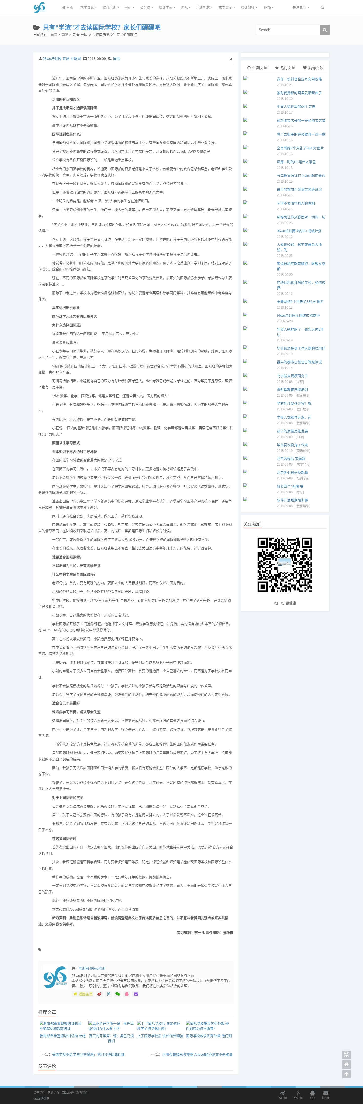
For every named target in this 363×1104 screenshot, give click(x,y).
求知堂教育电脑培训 (292, 390)
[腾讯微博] (108, 994)
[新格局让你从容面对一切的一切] (258, 216)
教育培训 (109, 7)
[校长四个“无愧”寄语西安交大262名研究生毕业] (258, 485)
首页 (69, 7)
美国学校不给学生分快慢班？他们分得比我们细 (88, 1054)
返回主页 (86, 994)
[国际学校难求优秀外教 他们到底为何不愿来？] (209, 1026)
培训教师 (248, 7)
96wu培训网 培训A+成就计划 (299, 231)
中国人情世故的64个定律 (296, 107)
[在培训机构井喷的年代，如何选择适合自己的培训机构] (258, 282)
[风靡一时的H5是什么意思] (258, 161)
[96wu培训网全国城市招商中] (258, 314)
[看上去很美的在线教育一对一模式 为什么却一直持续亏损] (258, 133)
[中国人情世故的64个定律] (258, 106)
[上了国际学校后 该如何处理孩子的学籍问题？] (160, 1026)
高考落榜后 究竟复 (291, 459)
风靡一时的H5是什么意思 (296, 162)
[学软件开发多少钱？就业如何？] (258, 402)
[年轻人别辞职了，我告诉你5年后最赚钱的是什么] (258, 328)
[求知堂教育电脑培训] (258, 389)
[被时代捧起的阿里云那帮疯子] (258, 92)
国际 (184, 7)
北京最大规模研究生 (292, 376)
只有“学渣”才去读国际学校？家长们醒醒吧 (102, 27)
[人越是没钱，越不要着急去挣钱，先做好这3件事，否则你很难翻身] (258, 244)
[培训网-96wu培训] (39, 12)
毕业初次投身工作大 (292, 445)
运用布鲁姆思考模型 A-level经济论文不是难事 (197, 1054)
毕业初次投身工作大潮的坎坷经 (301, 348)
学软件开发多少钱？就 (294, 403)
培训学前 (166, 7)
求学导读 (87, 7)
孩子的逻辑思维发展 (292, 431)
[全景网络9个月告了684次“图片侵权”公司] (258, 147)
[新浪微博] (99, 994)
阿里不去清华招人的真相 (296, 203)
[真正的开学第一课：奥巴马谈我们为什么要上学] (111, 1026)
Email (326, 1098)
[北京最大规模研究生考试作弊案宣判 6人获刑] (258, 375)
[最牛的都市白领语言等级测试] (258, 189)
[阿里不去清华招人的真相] (258, 202)
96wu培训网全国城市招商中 (298, 315)
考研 (128, 7)
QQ (312, 1098)
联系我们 (82, 1093)
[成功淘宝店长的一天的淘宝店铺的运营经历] (258, 120)
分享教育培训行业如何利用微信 (301, 176)
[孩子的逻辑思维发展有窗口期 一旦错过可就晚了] (258, 430)
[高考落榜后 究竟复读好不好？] (258, 458)
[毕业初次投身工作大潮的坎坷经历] (258, 347)
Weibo (282, 1098)
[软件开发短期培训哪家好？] (258, 499)
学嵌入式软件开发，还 (294, 417)
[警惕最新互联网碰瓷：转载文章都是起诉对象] (258, 263)
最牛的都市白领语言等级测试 (299, 190)
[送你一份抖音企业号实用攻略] (258, 78)
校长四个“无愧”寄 (290, 486)
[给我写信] (135, 994)
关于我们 (39, 1093)
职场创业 (303, 451)
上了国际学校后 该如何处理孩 (160, 1036)
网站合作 (54, 1093)
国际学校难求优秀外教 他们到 (209, 1036)
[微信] (117, 994)
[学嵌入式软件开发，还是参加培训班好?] (258, 416)
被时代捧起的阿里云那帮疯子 (299, 93)
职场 (267, 7)
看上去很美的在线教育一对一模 (301, 134)
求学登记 (225, 7)
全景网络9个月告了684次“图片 (300, 148)
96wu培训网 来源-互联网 (62, 59)
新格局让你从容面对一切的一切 (301, 217)
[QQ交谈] (126, 994)
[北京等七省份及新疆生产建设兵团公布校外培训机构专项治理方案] (258, 471)
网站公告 (68, 1093)
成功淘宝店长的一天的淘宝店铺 (301, 121)
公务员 (145, 7)
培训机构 (203, 7)
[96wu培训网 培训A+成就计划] (258, 230)
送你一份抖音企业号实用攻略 (299, 79)
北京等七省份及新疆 (292, 472)
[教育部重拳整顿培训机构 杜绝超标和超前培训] (63, 1026)
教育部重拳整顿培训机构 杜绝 (63, 1036)
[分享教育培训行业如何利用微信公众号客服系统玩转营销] (258, 175)
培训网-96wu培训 (92, 968)
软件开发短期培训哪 (292, 500)
